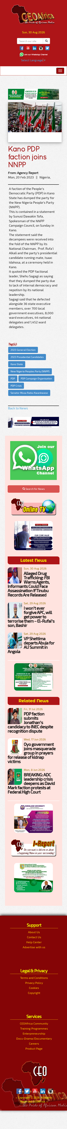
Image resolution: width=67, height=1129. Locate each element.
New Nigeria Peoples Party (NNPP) (30, 371)
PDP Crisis (16, 385)
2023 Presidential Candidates (27, 356)
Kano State (17, 364)
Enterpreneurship (34, 1033)
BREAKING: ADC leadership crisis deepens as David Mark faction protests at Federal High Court (31, 783)
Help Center (34, 942)
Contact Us (34, 937)
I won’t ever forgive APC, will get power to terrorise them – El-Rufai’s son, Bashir (31, 616)
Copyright (34, 992)
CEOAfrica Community (34, 1023)
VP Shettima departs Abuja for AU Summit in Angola (31, 645)
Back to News (18, 408)
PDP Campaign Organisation (36, 378)
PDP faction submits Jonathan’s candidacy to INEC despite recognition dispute (30, 722)
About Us (34, 932)
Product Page (34, 1048)
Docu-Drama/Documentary (34, 1038)
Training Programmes (34, 1028)
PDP (13, 378)
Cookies (34, 987)
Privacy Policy (34, 982)
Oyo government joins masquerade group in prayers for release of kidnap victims (32, 752)
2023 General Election (23, 349)
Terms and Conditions (34, 977)
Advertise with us (34, 947)
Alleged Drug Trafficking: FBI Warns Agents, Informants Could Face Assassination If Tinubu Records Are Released (29, 584)
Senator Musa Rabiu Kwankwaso (29, 392)
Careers (34, 1043)
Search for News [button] (35, 488)
